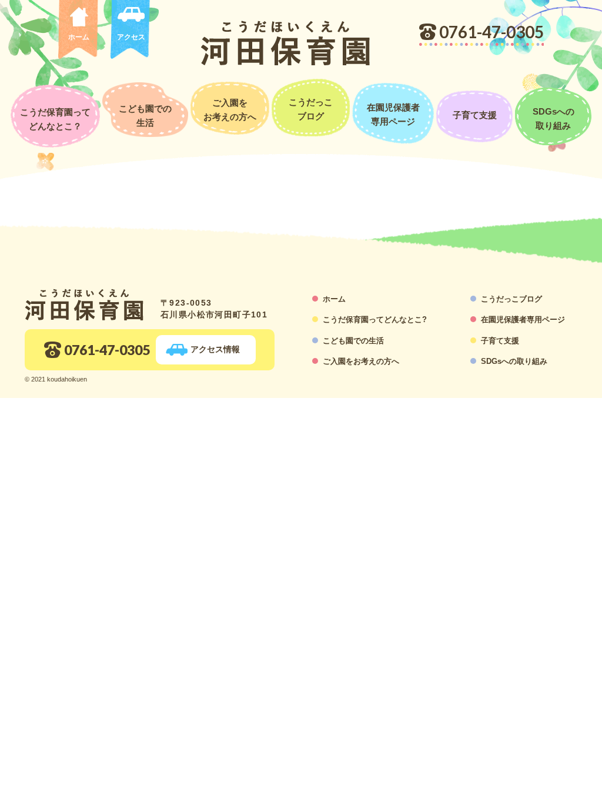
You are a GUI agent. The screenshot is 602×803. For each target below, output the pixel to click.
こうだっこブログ (511, 299)
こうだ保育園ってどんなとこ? (375, 319)
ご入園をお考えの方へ (361, 361)
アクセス (131, 37)
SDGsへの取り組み (514, 361)
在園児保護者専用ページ (523, 319)
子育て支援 (500, 340)
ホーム (78, 37)
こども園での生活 (353, 340)
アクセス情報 (215, 349)
